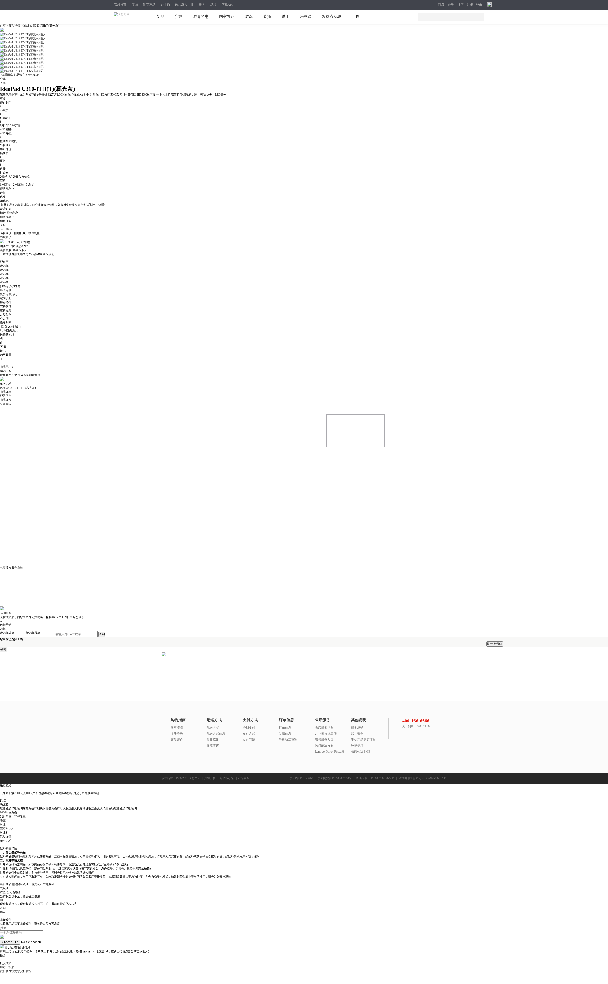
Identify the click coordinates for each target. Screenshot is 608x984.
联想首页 (120, 4)
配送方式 (213, 727)
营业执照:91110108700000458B (375, 778)
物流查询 (213, 745)
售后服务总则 (324, 727)
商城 (135, 4)
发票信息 (285, 733)
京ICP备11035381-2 (302, 778)
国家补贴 (226, 16)
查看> (102, 204)
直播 (267, 16)
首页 (3, 25)
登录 (479, 4)
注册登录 (177, 733)
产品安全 (243, 778)
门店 (441, 4)
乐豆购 (305, 16)
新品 (160, 16)
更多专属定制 (8, 294)
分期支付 (249, 727)
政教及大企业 (184, 4)
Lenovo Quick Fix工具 (330, 751)
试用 (285, 16)
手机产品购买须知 (363, 739)
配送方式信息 (216, 733)
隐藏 (3, 820)
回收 (355, 16)
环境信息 (357, 745)
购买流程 (177, 727)
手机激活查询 (288, 739)
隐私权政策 (227, 778)
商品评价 (177, 739)
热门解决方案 (324, 745)
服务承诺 (357, 727)
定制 (179, 16)
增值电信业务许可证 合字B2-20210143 (422, 778)
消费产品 (149, 4)
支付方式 (249, 733)
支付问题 (249, 739)
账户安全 (357, 733)
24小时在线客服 (326, 733)
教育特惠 (201, 16)
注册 (470, 4)
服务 (202, 4)
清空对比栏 (7, 828)
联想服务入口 (324, 739)
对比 (3, 824)
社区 (460, 4)
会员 (451, 4)
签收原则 (213, 739)
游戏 (249, 16)
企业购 (165, 4)
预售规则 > (7, 188)
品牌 (213, 4)
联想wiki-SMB (360, 751)
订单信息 (285, 727)
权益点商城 (331, 16)
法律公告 (210, 778)
